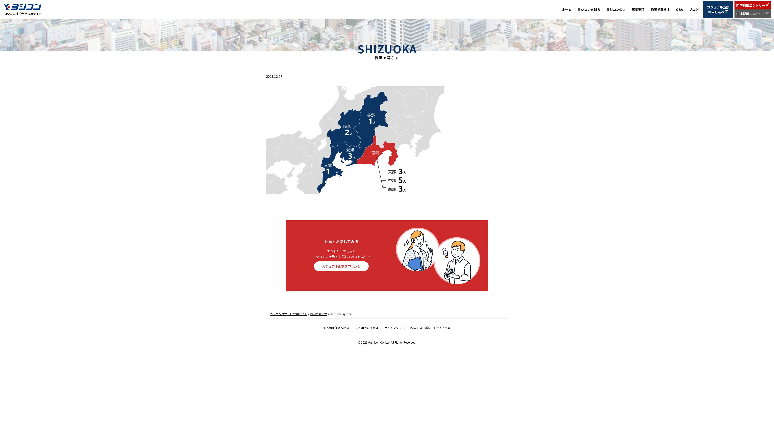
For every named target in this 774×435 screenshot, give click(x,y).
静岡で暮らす (660, 9)
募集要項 (638, 9)
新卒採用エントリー (750, 5)
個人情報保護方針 (335, 328)
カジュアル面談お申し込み (718, 9)
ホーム (567, 9)
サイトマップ (393, 328)
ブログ (694, 9)
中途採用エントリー (750, 13)
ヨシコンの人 (616, 9)
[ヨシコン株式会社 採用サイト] (22, 6)
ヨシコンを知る (589, 9)
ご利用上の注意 (365, 328)
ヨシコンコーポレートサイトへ (428, 328)
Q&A (679, 9)
